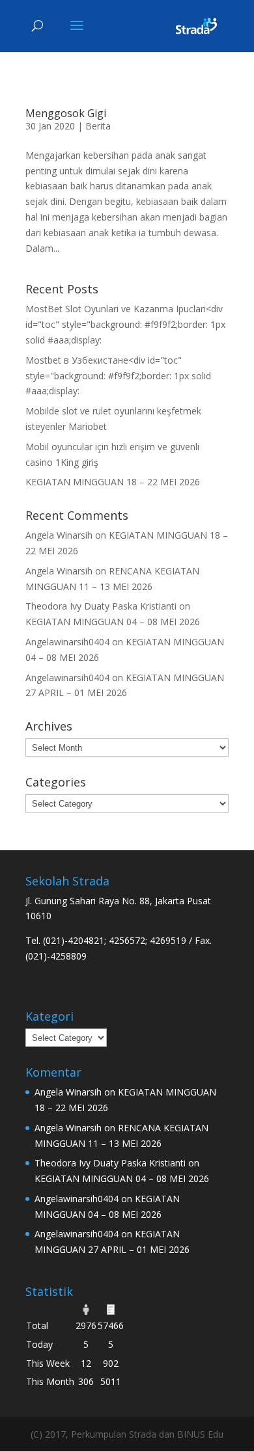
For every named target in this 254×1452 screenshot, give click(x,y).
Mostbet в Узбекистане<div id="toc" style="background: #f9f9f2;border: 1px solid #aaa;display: (118, 375)
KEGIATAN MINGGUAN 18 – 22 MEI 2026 (112, 482)
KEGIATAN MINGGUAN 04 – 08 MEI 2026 (112, 621)
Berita (98, 126)
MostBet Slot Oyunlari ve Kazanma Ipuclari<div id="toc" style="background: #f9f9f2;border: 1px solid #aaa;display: (125, 324)
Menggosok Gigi (65, 113)
